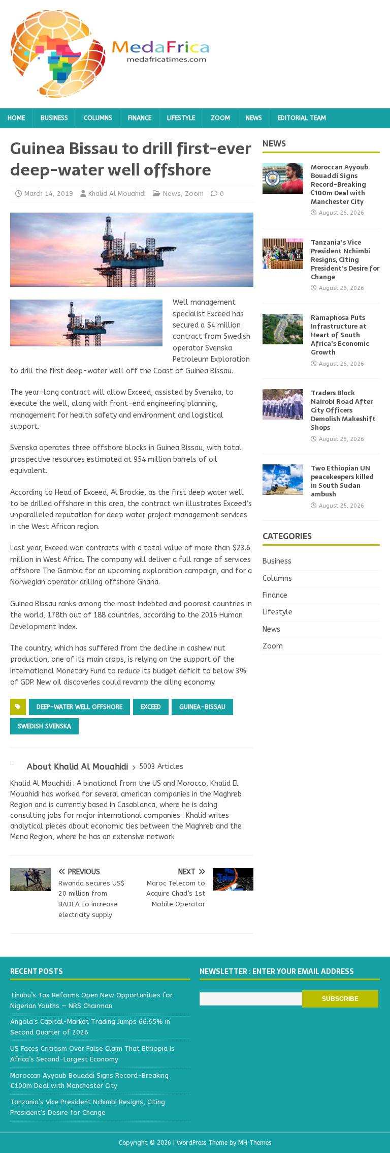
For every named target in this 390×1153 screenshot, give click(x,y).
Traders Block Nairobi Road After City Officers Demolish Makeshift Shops (343, 410)
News (254, 118)
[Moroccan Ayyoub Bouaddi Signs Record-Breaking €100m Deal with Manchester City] (283, 188)
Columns (98, 118)
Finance (139, 118)
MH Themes (254, 1142)
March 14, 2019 (48, 193)
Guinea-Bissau (202, 707)
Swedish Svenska (44, 726)
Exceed (151, 707)
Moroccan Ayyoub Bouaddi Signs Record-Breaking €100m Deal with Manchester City (339, 184)
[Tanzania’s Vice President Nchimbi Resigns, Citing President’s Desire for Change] (283, 263)
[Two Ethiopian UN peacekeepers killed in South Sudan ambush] (283, 489)
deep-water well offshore (79, 707)
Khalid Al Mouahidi (117, 193)
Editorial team (302, 118)
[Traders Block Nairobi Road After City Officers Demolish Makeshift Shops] (283, 413)
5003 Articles (161, 766)
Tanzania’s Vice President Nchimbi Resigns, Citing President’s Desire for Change (345, 259)
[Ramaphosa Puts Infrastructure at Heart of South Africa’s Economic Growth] (283, 338)
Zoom (220, 118)
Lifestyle (181, 118)
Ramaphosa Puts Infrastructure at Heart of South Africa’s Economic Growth (340, 335)
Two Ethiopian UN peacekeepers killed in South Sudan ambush (342, 481)
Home (16, 118)
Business (54, 118)
